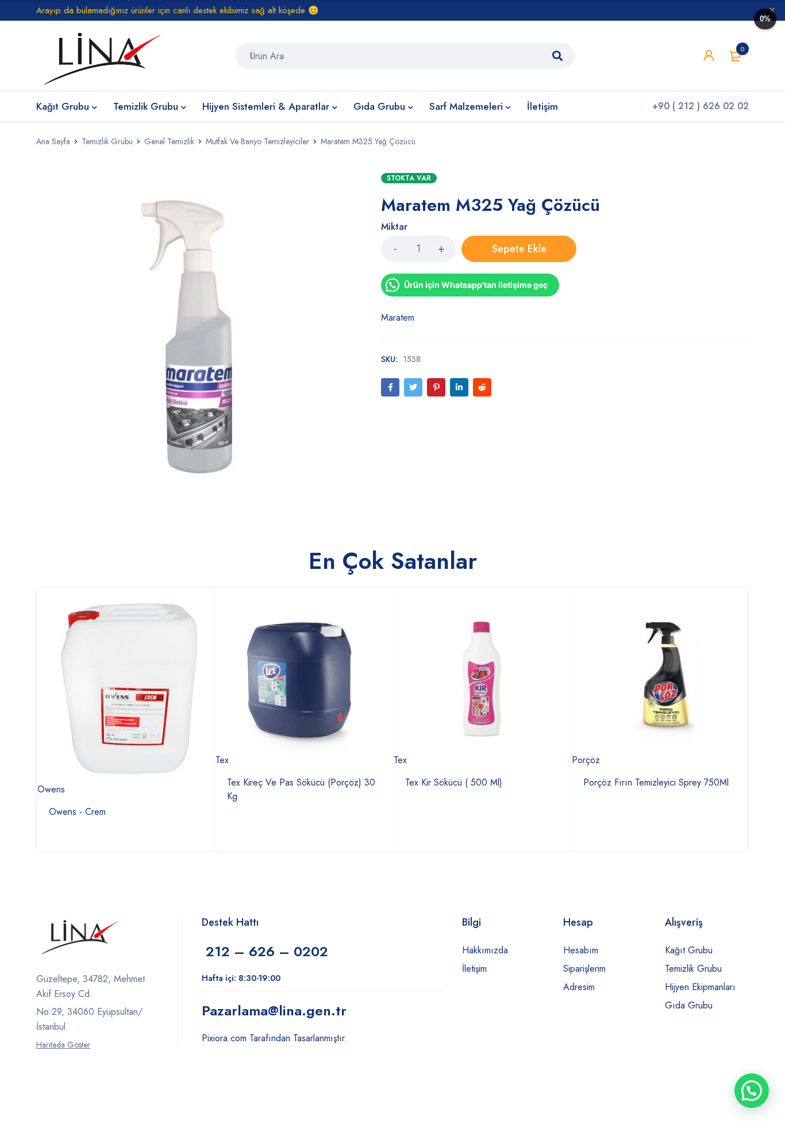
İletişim (474, 968)
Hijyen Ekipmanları (700, 987)
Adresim (579, 987)
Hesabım (580, 950)
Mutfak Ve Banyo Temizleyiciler (257, 141)
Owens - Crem (77, 811)
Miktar (394, 227)
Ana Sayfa (53, 141)
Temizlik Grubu (107, 141)
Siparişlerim (584, 968)
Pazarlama (274, 1010)
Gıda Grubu (689, 1005)
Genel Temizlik (169, 141)
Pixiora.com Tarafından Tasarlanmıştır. (274, 1038)
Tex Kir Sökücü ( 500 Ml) (453, 782)
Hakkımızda (485, 950)
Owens (51, 789)
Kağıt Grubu (689, 950)
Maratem (397, 317)
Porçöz (586, 760)
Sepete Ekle (519, 248)
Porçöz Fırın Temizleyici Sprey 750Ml (656, 782)
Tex (222, 760)
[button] (751, 1090)
